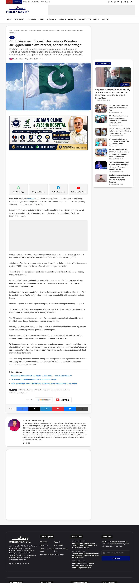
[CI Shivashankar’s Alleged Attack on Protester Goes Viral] (101, 108)
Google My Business (47, 554)
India (41, 19)
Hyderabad (19, 19)
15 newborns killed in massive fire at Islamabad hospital (34, 379)
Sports (96, 19)
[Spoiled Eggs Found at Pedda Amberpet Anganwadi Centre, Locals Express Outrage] (101, 132)
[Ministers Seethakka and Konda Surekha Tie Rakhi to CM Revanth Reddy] (101, 142)
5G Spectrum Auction (25, 390)
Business (72, 19)
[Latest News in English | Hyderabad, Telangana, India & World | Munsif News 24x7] (17, 9)
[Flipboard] (63, 399)
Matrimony (17, 2)
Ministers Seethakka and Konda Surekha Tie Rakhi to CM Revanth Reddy (119, 141)
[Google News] (44, 399)
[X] (29, 443)
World (61, 19)
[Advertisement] (91, 10)
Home (9, 19)
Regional (51, 19)
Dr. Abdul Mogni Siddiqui (21, 59)
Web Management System (18, 393)
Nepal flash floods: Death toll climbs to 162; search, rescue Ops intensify (41, 376)
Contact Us (35, 2)
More (104, 19)
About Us (26, 2)
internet (30, 198)
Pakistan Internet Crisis (62, 390)
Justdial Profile (59, 554)
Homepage (43, 541)
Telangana (31, 19)
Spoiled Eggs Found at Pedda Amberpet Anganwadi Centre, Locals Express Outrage (120, 131)
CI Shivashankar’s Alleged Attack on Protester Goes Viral (118, 107)
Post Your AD (45, 2)
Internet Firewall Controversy (43, 390)
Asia (22, 30)
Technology (83, 19)
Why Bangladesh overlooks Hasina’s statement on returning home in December (44, 383)
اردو (9, 2)
